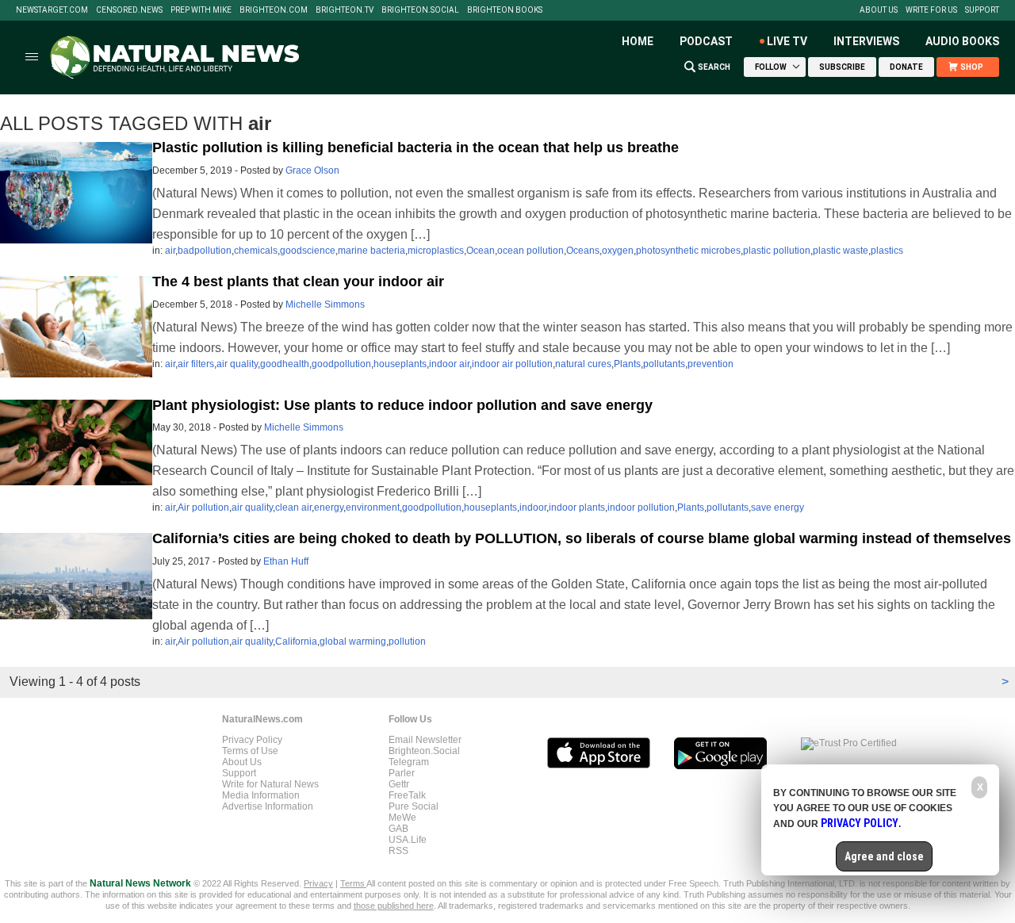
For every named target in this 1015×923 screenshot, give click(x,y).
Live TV (787, 41)
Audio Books (962, 41)
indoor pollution (641, 507)
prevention (710, 364)
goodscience (307, 250)
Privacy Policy (252, 739)
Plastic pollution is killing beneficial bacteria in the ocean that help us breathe (415, 147)
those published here (394, 905)
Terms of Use (250, 750)
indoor (532, 507)
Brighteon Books (504, 10)
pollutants (664, 364)
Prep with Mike (201, 10)
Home (637, 41)
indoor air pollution (512, 364)
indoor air (449, 364)
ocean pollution (530, 250)
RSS (398, 850)
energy (328, 507)
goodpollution (341, 364)
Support (982, 10)
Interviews (866, 41)
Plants (627, 364)
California (296, 641)
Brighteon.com (273, 10)
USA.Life (408, 839)
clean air (293, 507)
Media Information (261, 795)
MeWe (402, 817)
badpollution (205, 250)
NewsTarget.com (52, 10)
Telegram (409, 762)
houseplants (400, 364)
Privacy (318, 883)
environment (373, 507)
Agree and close (884, 856)
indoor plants (577, 507)
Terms (353, 883)
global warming (353, 641)
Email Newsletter (425, 739)
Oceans (582, 250)
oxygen (618, 250)
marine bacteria (371, 250)
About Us (879, 10)
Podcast (706, 41)
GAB (398, 828)
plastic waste (840, 250)
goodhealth (284, 364)
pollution (407, 641)
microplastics (436, 250)
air (170, 250)
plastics (887, 250)
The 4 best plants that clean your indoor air (298, 281)
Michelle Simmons (325, 304)
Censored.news (129, 10)
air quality (237, 364)
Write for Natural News (270, 784)
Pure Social (414, 806)
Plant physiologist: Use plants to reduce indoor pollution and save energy (402, 405)
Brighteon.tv (344, 10)
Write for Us (931, 10)
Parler (402, 773)
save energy (777, 507)
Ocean (480, 250)
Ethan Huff (285, 561)
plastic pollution (776, 250)
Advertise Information (267, 806)
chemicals (256, 250)
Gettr (399, 784)
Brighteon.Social (420, 10)
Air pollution (203, 507)
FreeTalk (407, 795)
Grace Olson (312, 170)
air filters (196, 364)
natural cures (583, 364)
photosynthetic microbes (688, 250)
